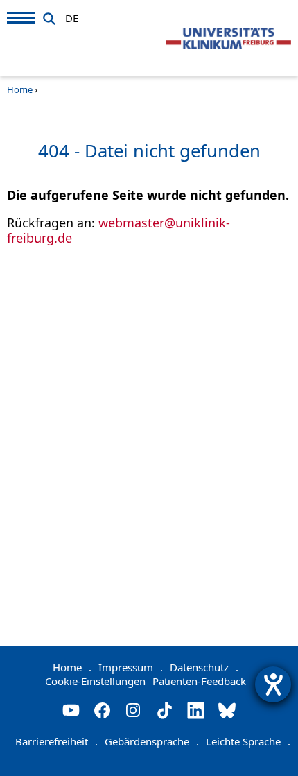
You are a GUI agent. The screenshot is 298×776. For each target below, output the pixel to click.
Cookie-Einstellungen (95, 681)
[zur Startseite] (228, 39)
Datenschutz (204, 667)
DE (71, 16)
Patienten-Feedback (199, 681)
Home (20, 89)
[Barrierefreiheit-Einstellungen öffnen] (273, 684)
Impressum (130, 667)
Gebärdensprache (152, 741)
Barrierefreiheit (56, 741)
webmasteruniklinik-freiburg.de (118, 230)
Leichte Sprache (248, 741)
